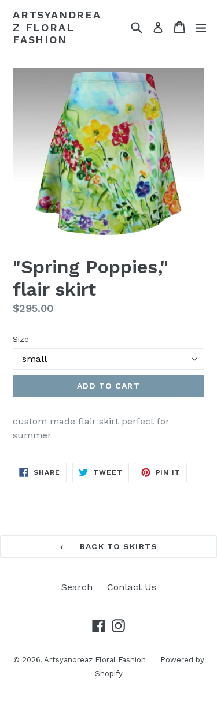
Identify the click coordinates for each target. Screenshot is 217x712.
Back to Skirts (117, 546)
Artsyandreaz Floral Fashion (57, 27)
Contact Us (131, 586)
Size (21, 339)
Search (77, 586)
